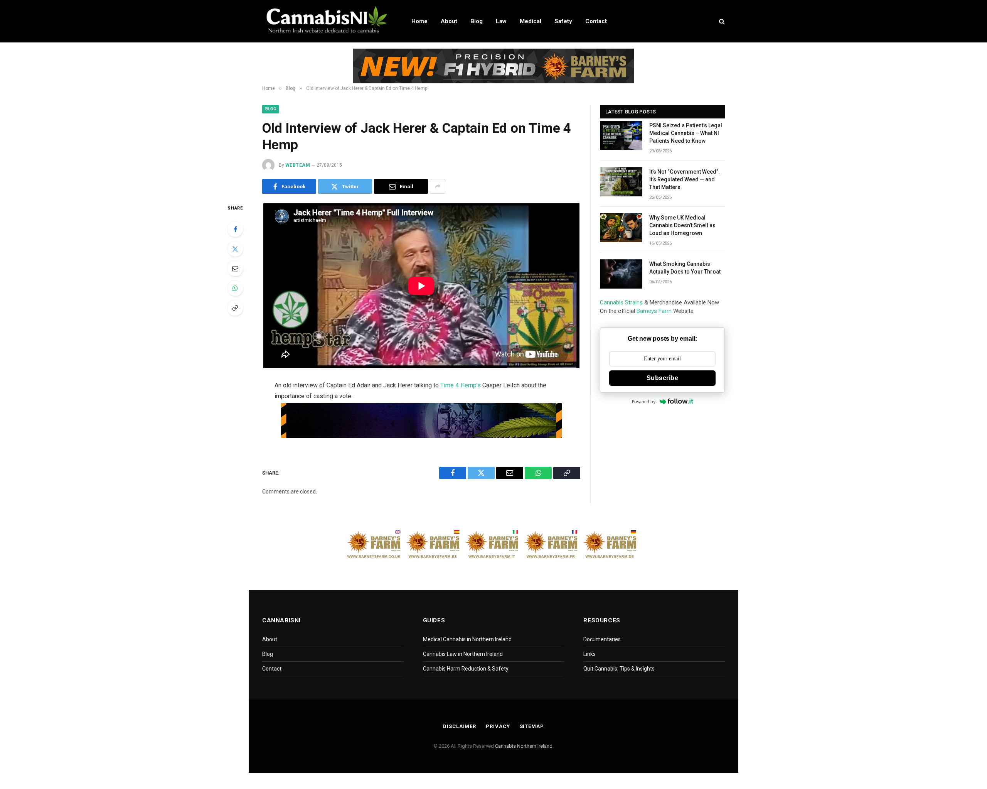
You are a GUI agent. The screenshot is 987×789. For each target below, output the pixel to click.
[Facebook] (235, 229)
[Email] (235, 268)
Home (419, 21)
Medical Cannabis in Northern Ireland (467, 639)
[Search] (721, 21)
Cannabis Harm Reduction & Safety (466, 669)
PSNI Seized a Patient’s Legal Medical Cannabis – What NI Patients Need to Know (685, 133)
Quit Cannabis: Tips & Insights (619, 669)
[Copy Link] (235, 308)
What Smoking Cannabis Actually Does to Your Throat (685, 268)
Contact (596, 21)
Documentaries (602, 639)
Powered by (644, 401)
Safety (563, 21)
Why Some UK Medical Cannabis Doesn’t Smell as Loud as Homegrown (682, 225)
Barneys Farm (654, 310)
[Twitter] (235, 249)
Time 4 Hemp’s (460, 385)
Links (589, 654)
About (449, 21)
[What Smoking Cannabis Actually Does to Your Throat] (621, 274)
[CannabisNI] (326, 21)
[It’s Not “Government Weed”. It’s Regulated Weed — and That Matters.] (621, 181)
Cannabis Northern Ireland (523, 746)
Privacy (498, 726)
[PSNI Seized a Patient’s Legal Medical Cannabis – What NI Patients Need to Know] (621, 135)
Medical (530, 21)
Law (501, 21)
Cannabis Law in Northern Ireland (463, 654)
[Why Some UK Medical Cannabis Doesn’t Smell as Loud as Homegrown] (621, 227)
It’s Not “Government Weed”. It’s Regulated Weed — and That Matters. (684, 179)
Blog (476, 21)
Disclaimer (459, 726)
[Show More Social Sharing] (437, 186)
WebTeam (297, 165)
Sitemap (532, 726)
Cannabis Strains (621, 302)
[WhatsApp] (235, 288)
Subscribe (662, 378)
